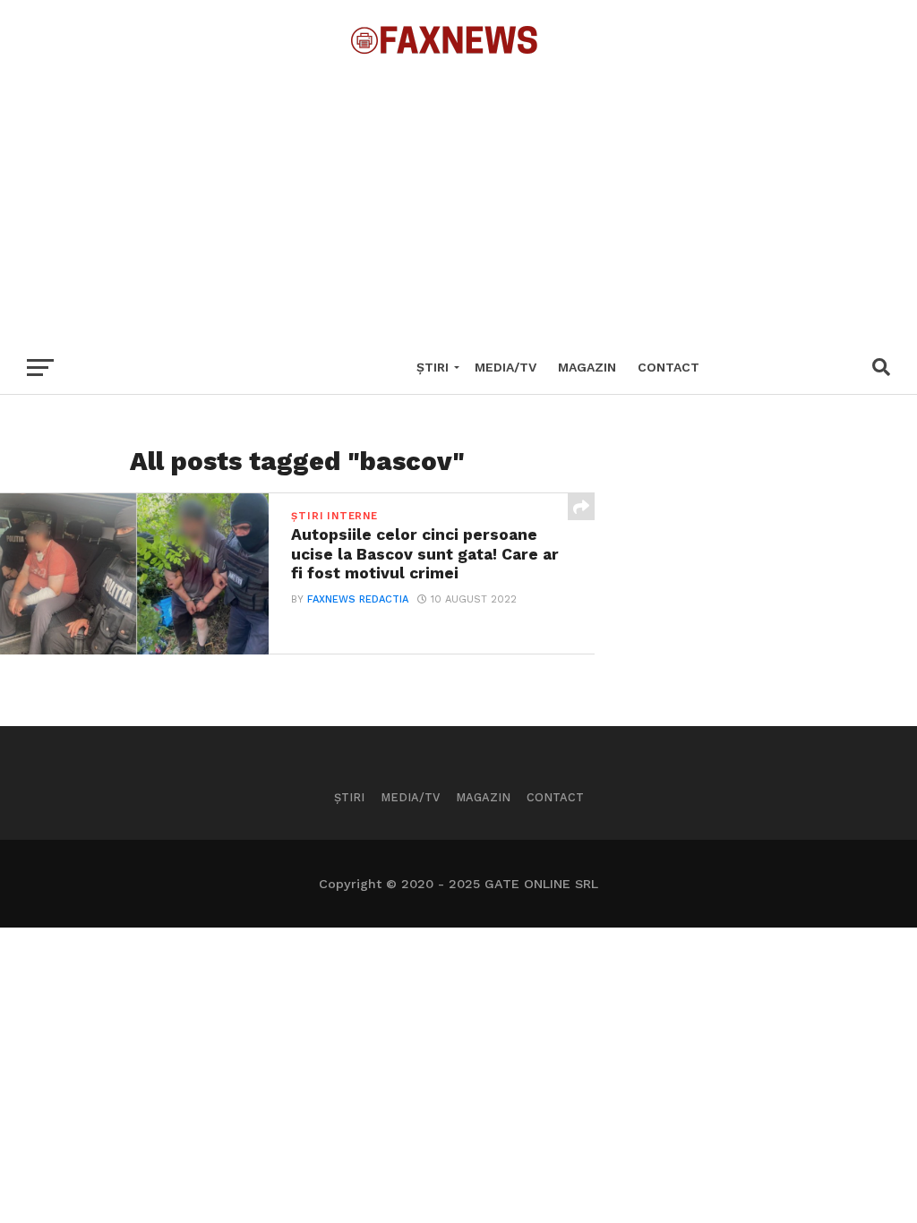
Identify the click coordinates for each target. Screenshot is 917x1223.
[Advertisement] (458, 197)
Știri (432, 367)
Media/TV (505, 367)
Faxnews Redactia (357, 599)
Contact (668, 367)
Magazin (587, 367)
